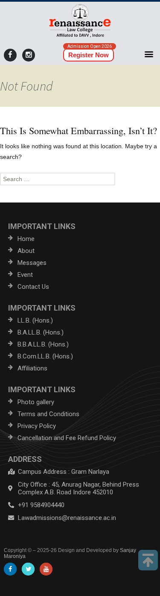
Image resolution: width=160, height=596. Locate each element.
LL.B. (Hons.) (35, 320)
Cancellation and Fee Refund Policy (66, 438)
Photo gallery (35, 402)
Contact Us (33, 287)
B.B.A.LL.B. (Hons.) (43, 344)
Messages (32, 263)
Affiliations (32, 368)
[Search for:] (80, 179)
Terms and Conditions (48, 414)
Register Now (88, 55)
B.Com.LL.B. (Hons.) (45, 356)
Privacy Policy (36, 426)
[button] (149, 54)
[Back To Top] (148, 560)
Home (26, 239)
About (26, 251)
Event (25, 275)
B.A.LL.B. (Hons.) (40, 332)
